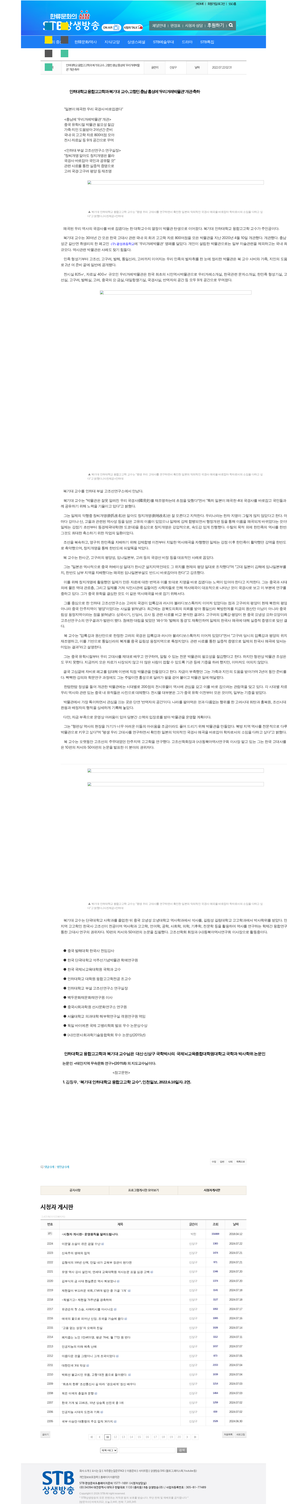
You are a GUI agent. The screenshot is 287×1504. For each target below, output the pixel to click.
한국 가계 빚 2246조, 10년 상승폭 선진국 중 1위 (93, 1402)
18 (163, 1437)
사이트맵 (143, 1471)
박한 (193, 1234)
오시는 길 (96, 1471)
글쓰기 (45, 1434)
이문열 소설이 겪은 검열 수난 (81, 1243)
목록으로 (240, 1161)
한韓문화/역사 (85, 42)
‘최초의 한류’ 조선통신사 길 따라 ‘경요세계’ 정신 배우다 (99, 1384)
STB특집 (207, 42)
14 (131, 1437)
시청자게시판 (212, 1190)
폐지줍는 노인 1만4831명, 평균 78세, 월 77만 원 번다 (96, 1337)
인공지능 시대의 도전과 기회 (81, 1412)
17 (155, 1437)
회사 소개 (84, 1471)
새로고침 (240, 1434)
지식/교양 (112, 42)
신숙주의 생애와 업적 (76, 1253)
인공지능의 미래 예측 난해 (79, 1346)
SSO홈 (232, 4)
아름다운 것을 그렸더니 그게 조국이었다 (88, 1356)
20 (179, 1437)
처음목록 (228, 1434)
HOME (200, 4)
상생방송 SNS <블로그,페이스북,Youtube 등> (173, 1471)
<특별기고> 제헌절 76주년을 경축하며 (87, 1299)
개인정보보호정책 (88, 1477)
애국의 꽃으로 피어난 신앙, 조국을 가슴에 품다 (93, 1318)
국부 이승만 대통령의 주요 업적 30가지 (87, 1421)
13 (123, 1437)
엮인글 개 (63, 1167)
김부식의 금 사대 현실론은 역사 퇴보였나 (89, 1281)
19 (171, 1437)
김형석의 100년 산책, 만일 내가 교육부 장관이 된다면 (97, 1262)
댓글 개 (49, 1167)
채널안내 (159, 26)
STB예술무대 (163, 42)
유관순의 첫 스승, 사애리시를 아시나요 (87, 1309)
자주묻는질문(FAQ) (114, 1471)
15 (139, 1437)
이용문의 (131, 1471)
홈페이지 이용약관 (109, 1477)
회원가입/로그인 (216, 4)
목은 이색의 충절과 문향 (78, 1393)
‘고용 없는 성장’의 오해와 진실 (82, 1328)
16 (147, 1437)
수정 (214, 1161)
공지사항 (75, 1190)
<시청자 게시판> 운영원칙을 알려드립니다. (90, 1234)
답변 (222, 1161)
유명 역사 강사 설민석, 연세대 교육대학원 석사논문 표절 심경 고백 (106, 1272)
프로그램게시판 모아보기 (143, 1190)
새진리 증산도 (55, 42)
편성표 (175, 26)
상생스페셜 (136, 42)
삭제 (230, 1161)
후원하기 (215, 25)
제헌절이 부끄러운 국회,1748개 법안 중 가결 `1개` (94, 1290)
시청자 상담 (194, 26)
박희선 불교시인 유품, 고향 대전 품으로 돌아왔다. (94, 1374)
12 (115, 1437)
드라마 (187, 42)
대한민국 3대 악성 (74, 1365)
